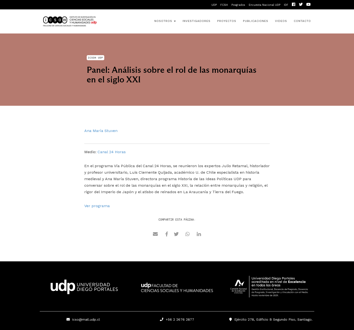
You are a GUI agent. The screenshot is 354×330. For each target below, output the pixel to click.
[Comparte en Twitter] (176, 235)
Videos (281, 21)
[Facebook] (293, 5)
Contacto (302, 21)
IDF (286, 5)
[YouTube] (308, 5)
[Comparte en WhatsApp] (187, 235)
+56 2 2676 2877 (178, 319)
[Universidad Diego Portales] (83, 288)
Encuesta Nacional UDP (264, 5)
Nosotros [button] (163, 21)
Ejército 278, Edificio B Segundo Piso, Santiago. (272, 319)
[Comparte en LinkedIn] (199, 235)
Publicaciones (255, 21)
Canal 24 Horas (112, 152)
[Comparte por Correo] (155, 235)
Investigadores (196, 21)
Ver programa (97, 206)
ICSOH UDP (83, 21)
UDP (214, 5)
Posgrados (238, 5)
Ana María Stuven (101, 130)
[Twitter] (301, 5)
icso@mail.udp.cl (86, 319)
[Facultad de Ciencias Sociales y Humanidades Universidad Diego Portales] (177, 291)
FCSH (224, 5)
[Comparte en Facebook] (166, 235)
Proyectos (226, 21)
